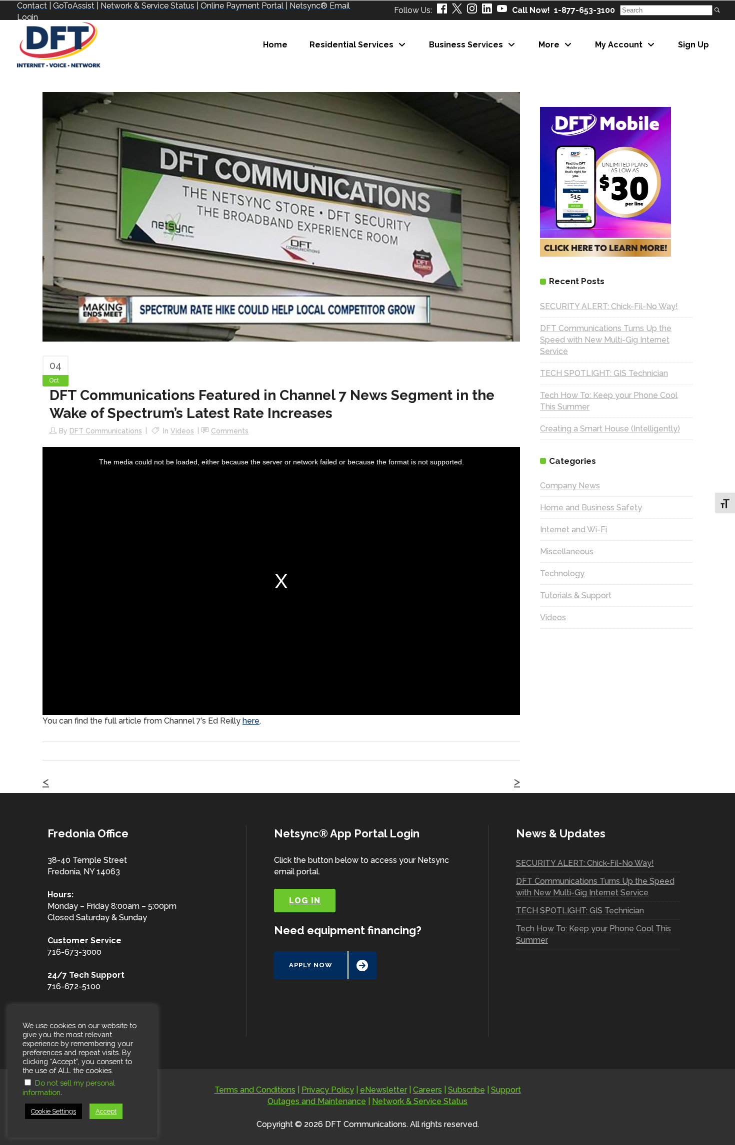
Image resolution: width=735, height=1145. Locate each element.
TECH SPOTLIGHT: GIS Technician (604, 373)
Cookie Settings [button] (53, 1111)
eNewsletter (383, 1090)
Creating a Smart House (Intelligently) (610, 428)
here (251, 721)
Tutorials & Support (576, 595)
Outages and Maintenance (317, 1101)
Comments (229, 431)
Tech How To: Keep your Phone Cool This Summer (593, 934)
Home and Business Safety (591, 507)
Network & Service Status (420, 1101)
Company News (570, 485)
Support (506, 1090)
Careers (427, 1090)
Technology (562, 573)
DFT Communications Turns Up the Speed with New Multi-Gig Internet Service (606, 340)
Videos (182, 431)
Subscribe (466, 1090)
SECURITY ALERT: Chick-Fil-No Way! (609, 306)
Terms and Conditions (255, 1090)
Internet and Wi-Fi (573, 529)
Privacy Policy (328, 1090)
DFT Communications (106, 431)
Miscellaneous (567, 551)
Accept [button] (106, 1111)
